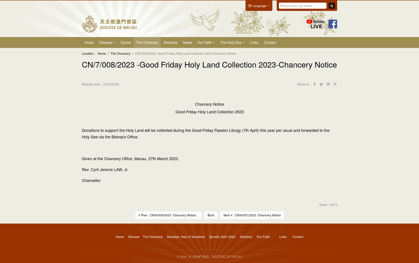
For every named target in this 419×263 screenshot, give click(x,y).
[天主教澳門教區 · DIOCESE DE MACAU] (109, 23)
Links (254, 42)
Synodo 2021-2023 (222, 236)
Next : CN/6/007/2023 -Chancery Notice (252, 215)
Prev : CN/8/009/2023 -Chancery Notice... (169, 215)
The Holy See (231, 42)
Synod (126, 42)
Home (89, 42)
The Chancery (147, 42)
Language (259, 5)
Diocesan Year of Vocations (186, 236)
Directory (171, 42)
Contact (270, 42)
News (187, 42)
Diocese (106, 42)
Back (211, 215)
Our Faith (205, 42)
